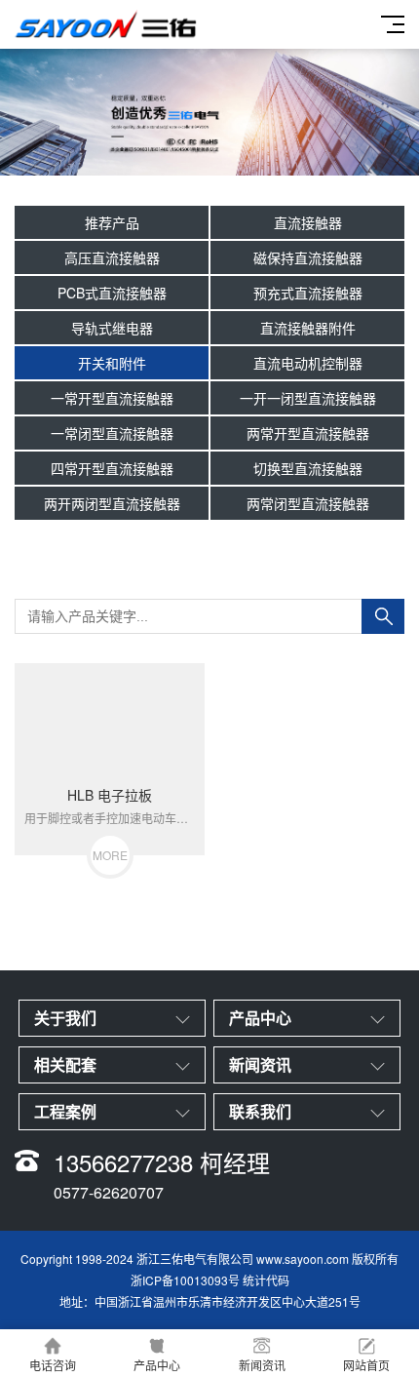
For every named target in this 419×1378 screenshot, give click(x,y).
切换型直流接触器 (307, 468)
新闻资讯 (262, 1365)
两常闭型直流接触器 (308, 503)
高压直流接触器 (112, 257)
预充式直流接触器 (307, 292)
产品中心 (156, 1365)
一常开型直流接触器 (112, 398)
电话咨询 (52, 1365)
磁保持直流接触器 (307, 257)
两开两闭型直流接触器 (112, 503)
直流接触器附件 (308, 327)
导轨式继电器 (112, 327)
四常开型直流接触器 (112, 468)
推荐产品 (112, 222)
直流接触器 (308, 222)
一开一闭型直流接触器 (308, 398)
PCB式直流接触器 (112, 292)
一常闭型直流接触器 (112, 433)
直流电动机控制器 (307, 363)
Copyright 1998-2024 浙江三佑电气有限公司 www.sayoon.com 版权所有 (209, 1258)
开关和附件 (112, 363)
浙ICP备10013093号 (185, 1280)
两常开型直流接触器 (308, 433)
